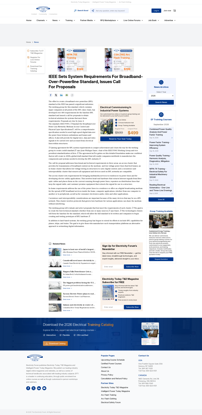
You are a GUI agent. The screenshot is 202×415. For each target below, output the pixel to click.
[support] (67, 95)
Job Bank (152, 20)
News (55, 20)
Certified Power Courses (111, 363)
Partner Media (86, 20)
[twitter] (56, 95)
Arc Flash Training (108, 395)
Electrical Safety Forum (111, 402)
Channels (40, 20)
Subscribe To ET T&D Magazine (37, 52)
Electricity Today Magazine (80, 2)
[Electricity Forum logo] (43, 9)
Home (28, 20)
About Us (105, 371)
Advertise (168, 20)
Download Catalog (57, 343)
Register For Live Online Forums (35, 59)
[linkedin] (61, 95)
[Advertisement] (95, 234)
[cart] (174, 11)
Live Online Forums (132, 20)
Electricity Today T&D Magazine (114, 387)
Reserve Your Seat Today (120, 139)
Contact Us (106, 367)
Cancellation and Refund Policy (114, 378)
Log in (156, 11)
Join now (167, 11)
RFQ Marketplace (108, 20)
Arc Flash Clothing (125, 2)
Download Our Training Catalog (36, 68)
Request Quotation (161, 259)
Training (68, 20)
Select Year (161, 92)
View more (66, 255)
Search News (161, 102)
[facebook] (51, 95)
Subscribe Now (132, 267)
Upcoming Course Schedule (113, 360)
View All (161, 199)
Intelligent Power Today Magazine (104, 2)
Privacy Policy (107, 375)
